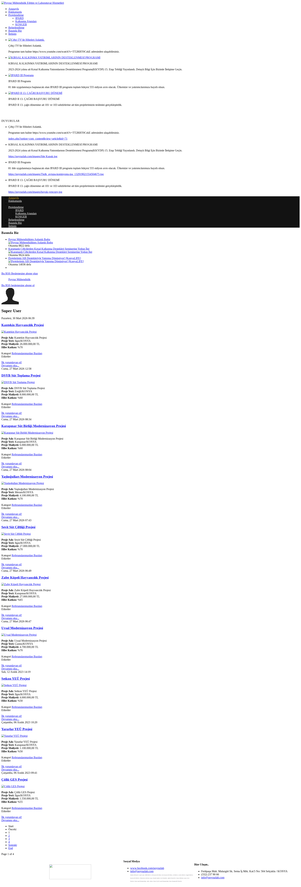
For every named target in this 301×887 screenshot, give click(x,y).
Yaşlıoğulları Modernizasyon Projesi (27, 476)
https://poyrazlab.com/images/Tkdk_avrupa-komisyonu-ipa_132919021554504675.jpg (56, 174)
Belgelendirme (16, 27)
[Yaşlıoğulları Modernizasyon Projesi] (22, 483)
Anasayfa (13, 8)
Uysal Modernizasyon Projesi (22, 628)
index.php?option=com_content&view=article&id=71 (37, 138)
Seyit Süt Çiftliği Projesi (18, 527)
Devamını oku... (10, 365)
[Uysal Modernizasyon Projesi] (19, 634)
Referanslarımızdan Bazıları (27, 353)
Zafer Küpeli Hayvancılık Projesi (25, 577)
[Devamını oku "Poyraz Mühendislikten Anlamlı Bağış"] (30, 242)
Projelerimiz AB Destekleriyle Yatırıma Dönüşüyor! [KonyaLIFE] (44, 258)
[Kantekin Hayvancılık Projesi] (19, 331)
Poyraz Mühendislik (19, 279)
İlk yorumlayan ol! (11, 362)
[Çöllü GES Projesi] (13, 786)
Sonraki (12, 844)
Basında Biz (15, 30)
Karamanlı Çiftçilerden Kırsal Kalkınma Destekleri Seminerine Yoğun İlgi (48, 248)
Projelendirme (16, 15)
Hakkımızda (15, 11)
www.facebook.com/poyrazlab (147, 868)
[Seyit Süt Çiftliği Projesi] (16, 533)
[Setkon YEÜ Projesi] (13, 685)
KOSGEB (21, 24)
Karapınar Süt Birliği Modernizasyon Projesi (33, 426)
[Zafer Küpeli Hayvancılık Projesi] (21, 584)
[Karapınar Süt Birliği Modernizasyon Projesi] (27, 432)
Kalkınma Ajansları (26, 21)
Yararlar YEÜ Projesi (16, 729)
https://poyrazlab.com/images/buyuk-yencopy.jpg (35, 191)
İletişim (12, 33)
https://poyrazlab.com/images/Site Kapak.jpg (32, 156)
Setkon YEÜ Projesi (15, 678)
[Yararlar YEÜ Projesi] (14, 735)
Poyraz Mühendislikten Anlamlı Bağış (29, 239)
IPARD (19, 18)
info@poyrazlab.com (141, 871)
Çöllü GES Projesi (14, 779)
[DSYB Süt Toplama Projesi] (18, 382)
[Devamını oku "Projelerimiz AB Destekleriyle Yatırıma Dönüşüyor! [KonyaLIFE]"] (46, 261)
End (10, 848)
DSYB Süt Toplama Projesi (20, 375)
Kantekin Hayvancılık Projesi (22, 325)
